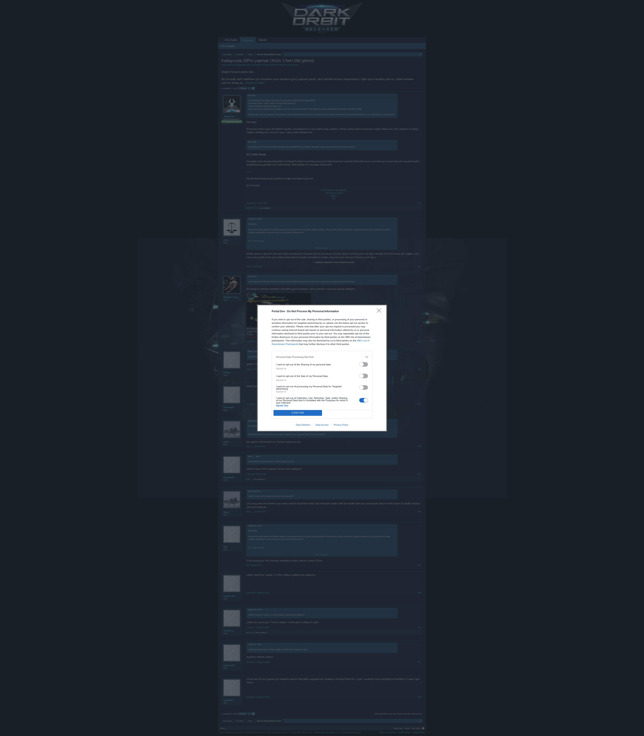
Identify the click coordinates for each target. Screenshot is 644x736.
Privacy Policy (341, 424)
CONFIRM (298, 413)
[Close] (380, 311)
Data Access (322, 424)
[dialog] (322, 368)
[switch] (363, 364)
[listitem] (322, 357)
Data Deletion (303, 424)
